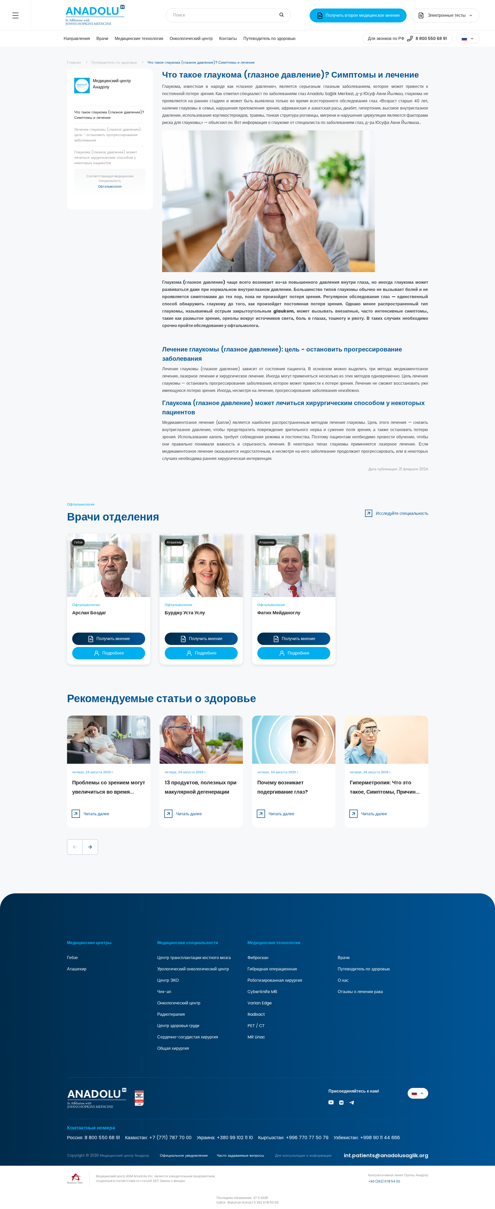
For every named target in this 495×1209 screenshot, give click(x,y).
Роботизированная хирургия (275, 980)
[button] (74, 847)
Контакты (228, 38)
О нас (343, 980)
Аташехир (76, 969)
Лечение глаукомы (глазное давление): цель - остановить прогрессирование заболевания (108, 135)
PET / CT (256, 1026)
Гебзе (72, 958)
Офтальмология (110, 186)
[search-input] (281, 15)
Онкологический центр (191, 38)
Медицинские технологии (139, 38)
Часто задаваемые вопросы (240, 1155)
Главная (74, 62)
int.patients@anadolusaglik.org (386, 1155)
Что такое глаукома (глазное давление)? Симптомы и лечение (109, 115)
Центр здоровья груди (178, 1026)
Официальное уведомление (184, 1155)
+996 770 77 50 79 (307, 1137)
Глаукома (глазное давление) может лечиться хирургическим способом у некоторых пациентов (105, 157)
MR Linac (256, 1037)
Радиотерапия (171, 1014)
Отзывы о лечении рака (360, 992)
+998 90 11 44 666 (380, 1137)
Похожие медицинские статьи (481, 1181)
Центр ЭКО (168, 980)
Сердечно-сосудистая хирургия (187, 1037)
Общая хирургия (173, 1048)
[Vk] (341, 1103)
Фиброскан (258, 958)
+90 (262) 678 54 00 (384, 1181)
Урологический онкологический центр (193, 969)
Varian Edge (260, 1003)
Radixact (256, 1014)
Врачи (102, 38)
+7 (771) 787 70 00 (170, 1137)
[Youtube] (331, 1103)
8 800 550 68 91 (102, 1137)
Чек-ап (164, 992)
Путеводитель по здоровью (269, 38)
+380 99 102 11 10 (235, 1137)
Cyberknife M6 (262, 992)
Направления (77, 38)
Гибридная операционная (272, 969)
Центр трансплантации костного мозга (194, 958)
